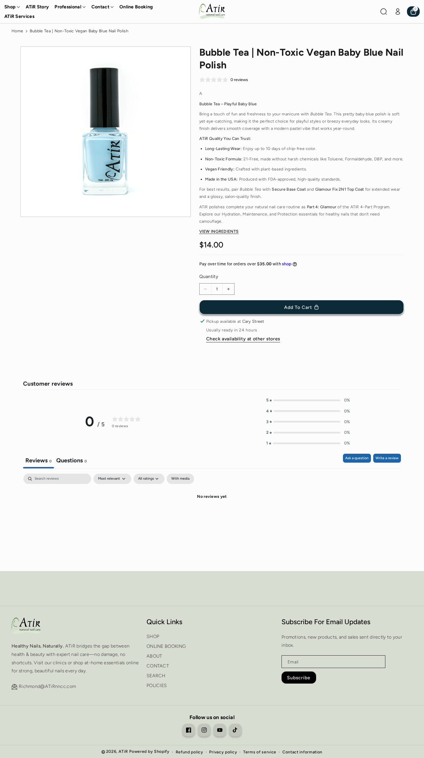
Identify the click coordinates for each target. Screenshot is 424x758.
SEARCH (156, 675)
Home (17, 31)
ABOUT (154, 656)
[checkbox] (180, 479)
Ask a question (357, 458)
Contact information (302, 752)
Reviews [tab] (38, 460)
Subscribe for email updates (326, 622)
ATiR (123, 751)
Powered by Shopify (149, 751)
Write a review (387, 458)
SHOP (153, 636)
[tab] (71, 461)
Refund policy (189, 752)
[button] (12, 7)
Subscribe (298, 677)
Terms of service (259, 752)
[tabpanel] (212, 516)
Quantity (208, 276)
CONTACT (158, 666)
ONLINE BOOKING (166, 646)
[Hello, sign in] (398, 11)
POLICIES (157, 685)
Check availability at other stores (243, 339)
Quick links (164, 622)
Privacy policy (223, 752)
